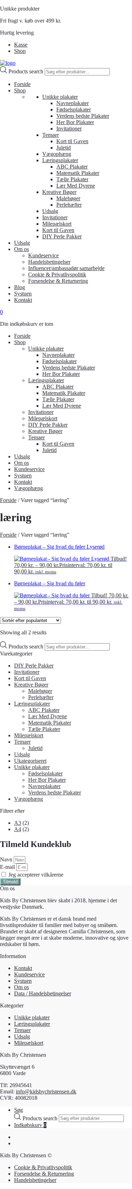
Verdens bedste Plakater (82, 116)
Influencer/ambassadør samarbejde (66, 268)
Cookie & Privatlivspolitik (57, 275)
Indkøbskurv (30, 1125)
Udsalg (50, 211)
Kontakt (23, 300)
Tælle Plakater (72, 179)
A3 (17, 823)
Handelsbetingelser (49, 262)
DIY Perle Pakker (62, 236)
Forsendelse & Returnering (58, 281)
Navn (7, 859)
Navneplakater (72, 103)
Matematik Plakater (77, 173)
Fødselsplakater (73, 109)
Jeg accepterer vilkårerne (35, 875)
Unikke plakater (60, 97)
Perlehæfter (69, 205)
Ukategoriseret (30, 761)
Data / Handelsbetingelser (42, 993)
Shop (20, 51)
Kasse (20, 45)
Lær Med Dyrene (75, 186)
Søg (18, 1110)
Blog (19, 287)
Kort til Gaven (72, 141)
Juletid (63, 148)
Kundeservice (43, 255)
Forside (22, 84)
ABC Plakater (72, 167)
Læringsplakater (60, 160)
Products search (26, 71)
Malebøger (68, 198)
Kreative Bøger (59, 192)
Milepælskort (56, 224)
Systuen (23, 294)
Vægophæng (56, 154)
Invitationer (69, 129)
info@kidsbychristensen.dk (46, 1092)
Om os (21, 249)
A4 (17, 829)
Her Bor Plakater (75, 122)
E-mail (8, 867)
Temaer (50, 135)
